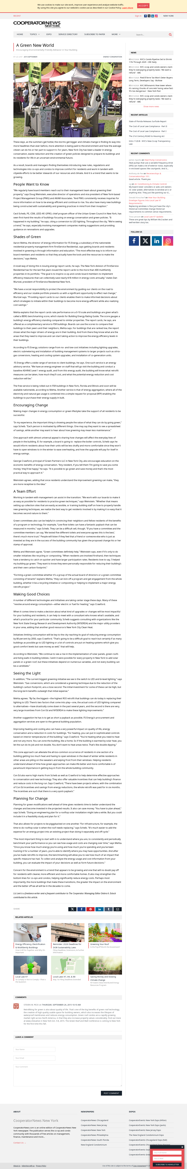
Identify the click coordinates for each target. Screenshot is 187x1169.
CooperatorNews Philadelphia (94, 1135)
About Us (16, 1166)
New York (168, 15)
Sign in (138, 15)
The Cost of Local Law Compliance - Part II (148, 126)
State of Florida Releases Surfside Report (42, 15)
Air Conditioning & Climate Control (150, 184)
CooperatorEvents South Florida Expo (146, 1149)
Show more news (151, 106)
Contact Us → (19, 1142)
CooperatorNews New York (93, 1130)
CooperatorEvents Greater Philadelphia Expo (149, 1154)
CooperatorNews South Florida (95, 1140)
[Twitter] (145, 241)
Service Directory (67, 34)
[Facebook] (134, 241)
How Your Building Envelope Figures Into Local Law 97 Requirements (147, 200)
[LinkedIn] (157, 241)
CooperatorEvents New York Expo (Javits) (147, 1125)
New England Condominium (94, 1144)
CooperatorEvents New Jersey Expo (145, 1130)
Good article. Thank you (140, 179)
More (115, 34)
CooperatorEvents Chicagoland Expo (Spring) (149, 1144)
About (17, 1111)
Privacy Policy (41, 1166)
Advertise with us (28, 1166)
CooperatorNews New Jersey (94, 1125)
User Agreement (139, 1166)
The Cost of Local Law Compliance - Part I (147, 131)
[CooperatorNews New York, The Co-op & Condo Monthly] (37, 25)
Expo (49, 34)
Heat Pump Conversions (155, 160)
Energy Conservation (112, 57)
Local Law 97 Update (153, 216)
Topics (33, 34)
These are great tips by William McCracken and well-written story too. (150, 221)
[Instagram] (168, 241)
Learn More (127, 7)
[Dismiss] (182, 1147)
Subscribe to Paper (94, 34)
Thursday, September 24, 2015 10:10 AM (61, 1004)
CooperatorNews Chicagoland (94, 1120)
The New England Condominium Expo (146, 1135)
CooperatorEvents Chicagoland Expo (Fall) (148, 1140)
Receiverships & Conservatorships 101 (145, 175)
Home (20, 34)
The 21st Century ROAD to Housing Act (146, 136)
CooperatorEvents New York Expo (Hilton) (147, 1120)
